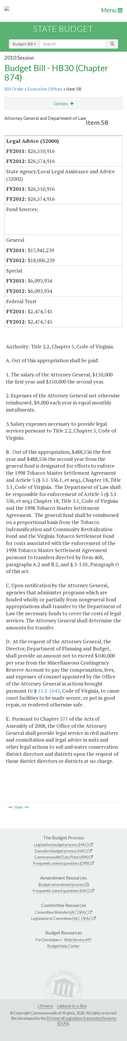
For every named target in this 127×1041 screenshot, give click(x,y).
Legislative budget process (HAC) (61, 844)
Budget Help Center (63, 946)
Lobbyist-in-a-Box (72, 1006)
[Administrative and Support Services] (11, 807)
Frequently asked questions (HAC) (61, 890)
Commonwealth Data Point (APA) (61, 857)
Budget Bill (23, 43)
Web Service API (77, 939)
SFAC (83, 912)
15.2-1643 (49, 690)
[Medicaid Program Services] (27, 807)
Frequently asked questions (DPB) (61, 863)
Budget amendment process (61, 884)
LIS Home (45, 1006)
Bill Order (14, 89)
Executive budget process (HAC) (61, 851)
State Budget (63, 29)
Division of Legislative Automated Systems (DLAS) (81, 1021)
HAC (72, 912)
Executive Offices (44, 89)
